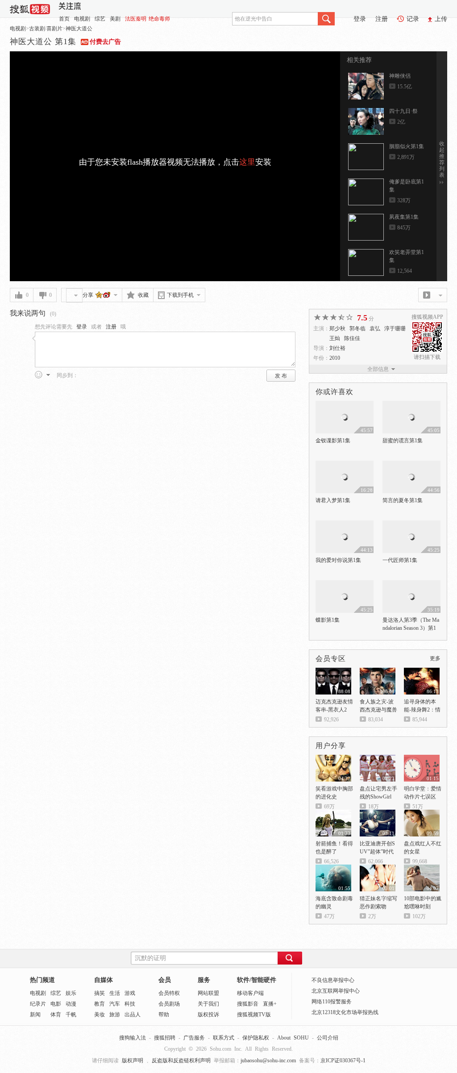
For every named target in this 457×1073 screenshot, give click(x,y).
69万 (329, 806)
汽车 (114, 1004)
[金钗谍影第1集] (345, 405)
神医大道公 (79, 28)
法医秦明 (135, 19)
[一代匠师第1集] (411, 524)
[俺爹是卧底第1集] (366, 192)
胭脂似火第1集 (406, 146)
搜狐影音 (247, 1004)
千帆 (71, 1014)
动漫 (71, 1004)
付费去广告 (105, 41)
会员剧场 (169, 1004)
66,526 (331, 861)
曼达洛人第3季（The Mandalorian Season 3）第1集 (410, 628)
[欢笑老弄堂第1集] (366, 262)
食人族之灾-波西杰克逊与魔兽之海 (378, 710)
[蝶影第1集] (345, 584)
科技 (130, 1004)
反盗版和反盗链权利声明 (181, 1060)
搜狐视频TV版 (254, 1014)
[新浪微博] (107, 294)
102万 (419, 916)
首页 (64, 19)
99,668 (419, 861)
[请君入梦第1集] (345, 465)
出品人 (133, 1014)
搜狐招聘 (164, 1038)
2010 (334, 358)
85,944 (419, 719)
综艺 (100, 19)
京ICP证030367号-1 (343, 1060)
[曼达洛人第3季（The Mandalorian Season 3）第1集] (411, 584)
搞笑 (99, 993)
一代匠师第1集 (399, 560)
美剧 (115, 19)
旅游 (114, 1014)
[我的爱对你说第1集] (345, 524)
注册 (381, 19)
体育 (55, 1014)
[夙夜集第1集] (366, 227)
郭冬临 (357, 328)
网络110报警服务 (332, 1001)
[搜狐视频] (30, 8)
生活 (114, 993)
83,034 (375, 719)
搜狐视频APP (427, 317)
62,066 (375, 861)
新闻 (35, 1014)
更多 (435, 658)
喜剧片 (54, 28)
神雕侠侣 (400, 76)
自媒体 (103, 980)
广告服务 (194, 1038)
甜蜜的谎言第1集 (402, 440)
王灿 (334, 338)
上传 (441, 19)
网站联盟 (208, 993)
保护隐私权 (255, 1038)
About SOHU (293, 1038)
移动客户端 (250, 993)
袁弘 (375, 328)
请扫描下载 (427, 357)
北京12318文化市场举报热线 (345, 1012)
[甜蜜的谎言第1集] (411, 405)
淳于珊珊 (395, 328)
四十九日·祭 (403, 111)
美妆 (99, 1014)
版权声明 (132, 1060)
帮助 (163, 1014)
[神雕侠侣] (366, 86)
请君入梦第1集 (333, 500)
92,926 (331, 719)
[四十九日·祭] (366, 121)
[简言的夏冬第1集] (411, 465)
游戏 (130, 993)
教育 (99, 1004)
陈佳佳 (352, 338)
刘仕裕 (337, 348)
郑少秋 (337, 328)
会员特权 (169, 993)
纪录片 (38, 1004)
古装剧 (37, 28)
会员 (164, 980)
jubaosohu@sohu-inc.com (268, 1060)
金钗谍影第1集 (333, 440)
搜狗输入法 (132, 1038)
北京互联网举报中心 (336, 991)
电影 (55, 1004)
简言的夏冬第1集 (402, 500)
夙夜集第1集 (404, 217)
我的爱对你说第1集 (338, 560)
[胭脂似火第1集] (366, 156)
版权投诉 (208, 1014)
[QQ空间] (99, 294)
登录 (359, 19)
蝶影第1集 (328, 620)
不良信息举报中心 (333, 980)
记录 (413, 19)
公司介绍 (327, 1038)
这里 (247, 162)
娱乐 (71, 993)
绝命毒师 (159, 19)
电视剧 (82, 19)
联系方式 (223, 1038)
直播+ (270, 1004)
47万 (329, 916)
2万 (372, 916)
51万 (417, 806)
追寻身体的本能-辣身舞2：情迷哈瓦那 (422, 710)
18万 (373, 806)
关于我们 (208, 1004)
